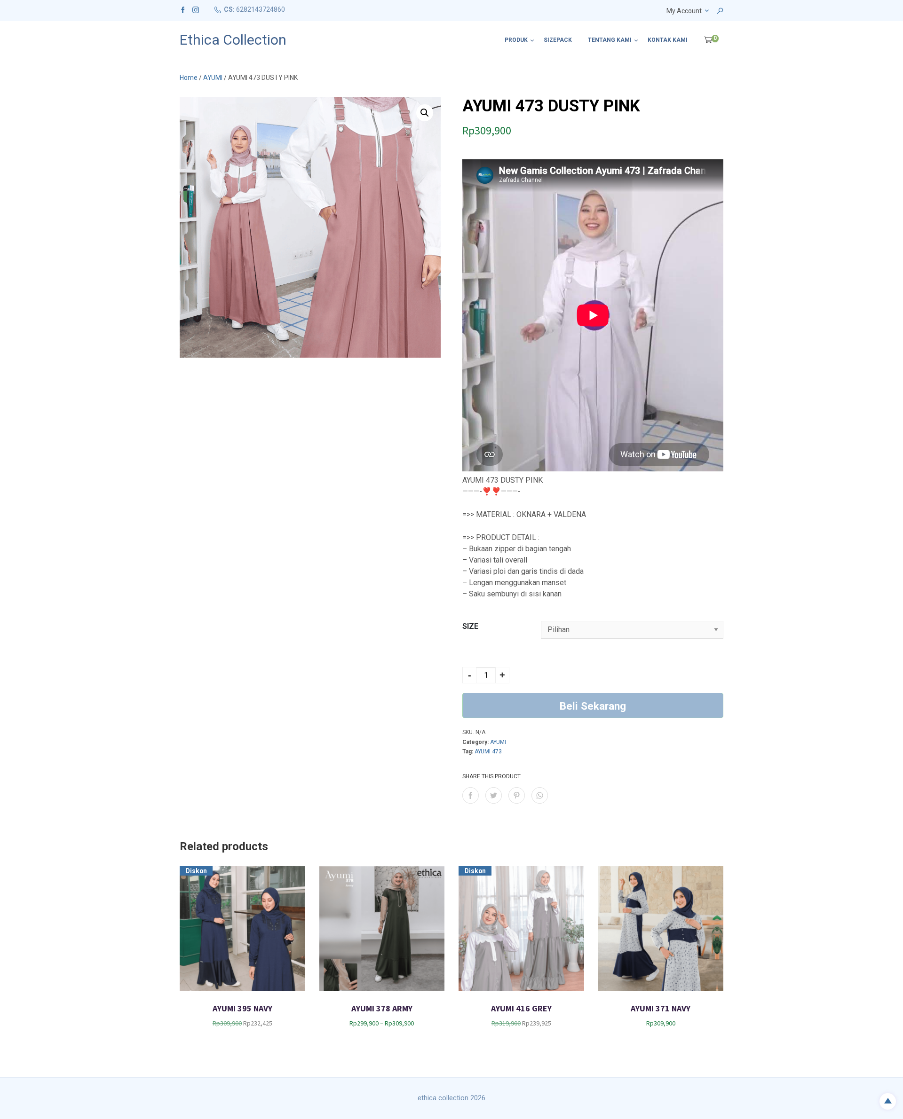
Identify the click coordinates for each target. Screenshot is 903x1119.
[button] (424, 112)
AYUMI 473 (488, 751)
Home (189, 77)
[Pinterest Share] (516, 795)
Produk (516, 40)
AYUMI (212, 77)
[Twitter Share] (493, 795)
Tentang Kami (610, 40)
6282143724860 (260, 9)
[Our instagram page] (195, 9)
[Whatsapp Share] (539, 795)
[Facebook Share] (470, 795)
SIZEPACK (558, 40)
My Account (684, 11)
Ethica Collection (233, 40)
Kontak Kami (668, 40)
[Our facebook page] (183, 9)
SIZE (470, 626)
